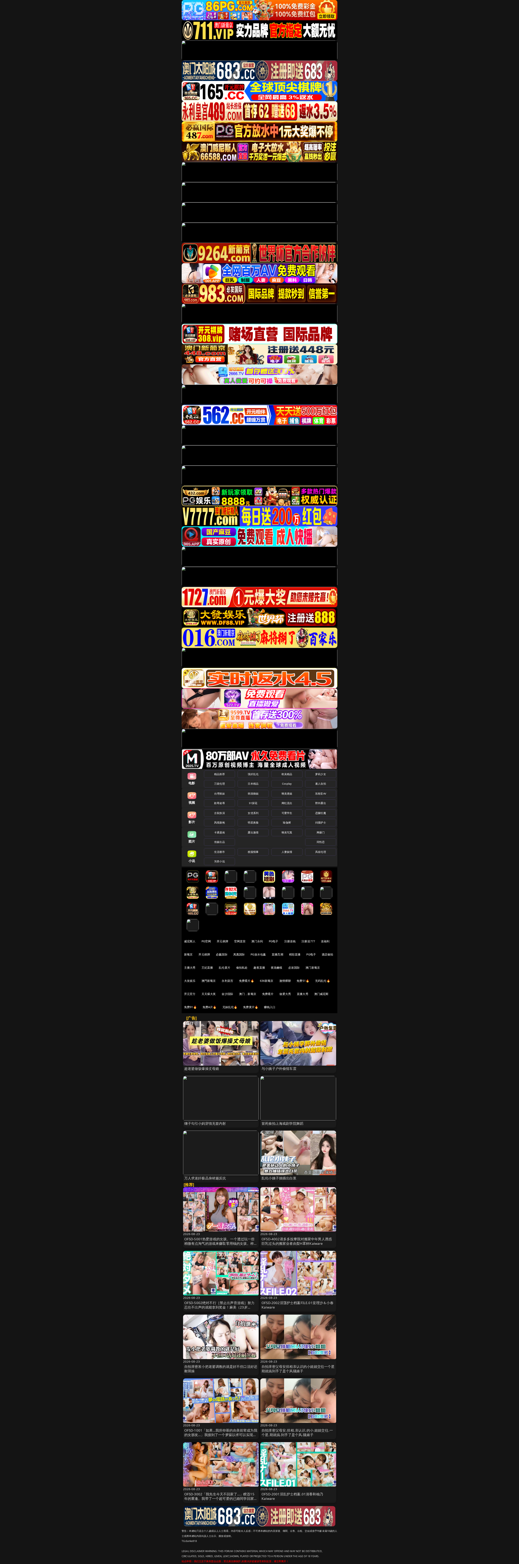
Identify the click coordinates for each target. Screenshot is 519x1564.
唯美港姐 (287, 793)
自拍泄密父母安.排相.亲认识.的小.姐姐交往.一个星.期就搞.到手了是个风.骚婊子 (297, 1432)
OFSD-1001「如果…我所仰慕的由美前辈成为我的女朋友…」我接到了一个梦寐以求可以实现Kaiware (220, 1435)
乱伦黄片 (224, 967)
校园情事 (253, 852)
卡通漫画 (219, 832)
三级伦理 (219, 783)
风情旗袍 (219, 822)
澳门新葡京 (313, 967)
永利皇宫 (227, 981)
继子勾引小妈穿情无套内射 (205, 1123)
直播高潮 (277, 954)
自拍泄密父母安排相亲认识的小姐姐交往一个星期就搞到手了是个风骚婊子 (298, 1368)
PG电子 (273, 941)
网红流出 (287, 803)
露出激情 (253, 832)
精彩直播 (295, 954)
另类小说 (219, 861)
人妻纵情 (287, 852)
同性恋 (321, 842)
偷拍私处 (242, 967)
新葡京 (188, 954)
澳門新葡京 (209, 981)
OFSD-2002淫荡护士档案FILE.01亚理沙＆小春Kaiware (297, 1305)
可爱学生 (287, 813)
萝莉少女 (320, 774)
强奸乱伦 (253, 774)
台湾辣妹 (219, 793)
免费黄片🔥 (250, 1007)
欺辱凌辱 (219, 803)
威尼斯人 (190, 941)
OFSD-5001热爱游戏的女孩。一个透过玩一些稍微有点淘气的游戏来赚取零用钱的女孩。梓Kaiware (219, 1243)
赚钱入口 (270, 1007)
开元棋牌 (222, 941)
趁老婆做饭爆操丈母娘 (201, 1068)
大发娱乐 (190, 981)
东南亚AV (320, 793)
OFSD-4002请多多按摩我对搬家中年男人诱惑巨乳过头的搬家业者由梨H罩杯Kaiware (297, 1241)
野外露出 (320, 803)
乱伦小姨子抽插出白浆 (279, 1178)
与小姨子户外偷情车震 (279, 1068)
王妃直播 (207, 967)
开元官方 (190, 994)
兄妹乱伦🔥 (229, 1007)
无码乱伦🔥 (322, 981)
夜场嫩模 (276, 967)
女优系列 (253, 813)
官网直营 (240, 941)
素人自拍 (320, 783)
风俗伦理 (320, 852)
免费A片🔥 (210, 1007)
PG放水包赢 (258, 954)
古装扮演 (219, 813)
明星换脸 (253, 822)
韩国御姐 (253, 793)
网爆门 (321, 832)
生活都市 (219, 852)
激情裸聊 (285, 981)
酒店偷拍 (327, 954)
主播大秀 (190, 967)
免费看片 (268, 994)
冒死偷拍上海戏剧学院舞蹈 (282, 1123)
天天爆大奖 (209, 994)
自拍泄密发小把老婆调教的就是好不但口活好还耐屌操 (220, 1368)
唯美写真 (287, 832)
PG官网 (206, 941)
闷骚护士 (320, 822)
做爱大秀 (285, 994)
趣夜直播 (259, 967)
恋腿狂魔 (320, 813)
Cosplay (287, 783)
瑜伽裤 (287, 822)
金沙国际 (227, 994)
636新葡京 (266, 981)
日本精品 (253, 783)
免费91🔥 (190, 1007)
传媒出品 (219, 842)
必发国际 (294, 967)
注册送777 (308, 941)
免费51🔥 (303, 981)
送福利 (325, 941)
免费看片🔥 (246, 981)
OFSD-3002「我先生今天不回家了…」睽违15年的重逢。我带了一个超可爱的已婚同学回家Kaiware (219, 1498)
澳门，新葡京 (247, 994)
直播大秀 (302, 994)
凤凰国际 (239, 954)
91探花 (253, 803)
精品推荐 (219, 774)
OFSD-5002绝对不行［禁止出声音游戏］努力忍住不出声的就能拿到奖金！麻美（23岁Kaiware (219, 1307)
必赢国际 (221, 954)
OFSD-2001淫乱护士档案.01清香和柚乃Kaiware (292, 1496)
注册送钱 (290, 941)
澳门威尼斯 (321, 994)
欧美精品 (287, 774)
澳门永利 (257, 941)
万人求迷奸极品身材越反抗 (205, 1178)
